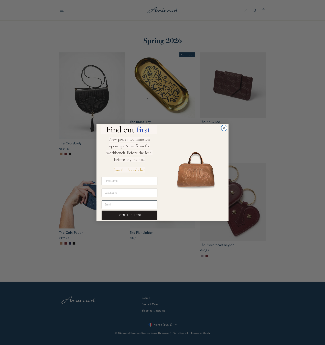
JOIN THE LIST (129, 215)
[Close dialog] (224, 128)
